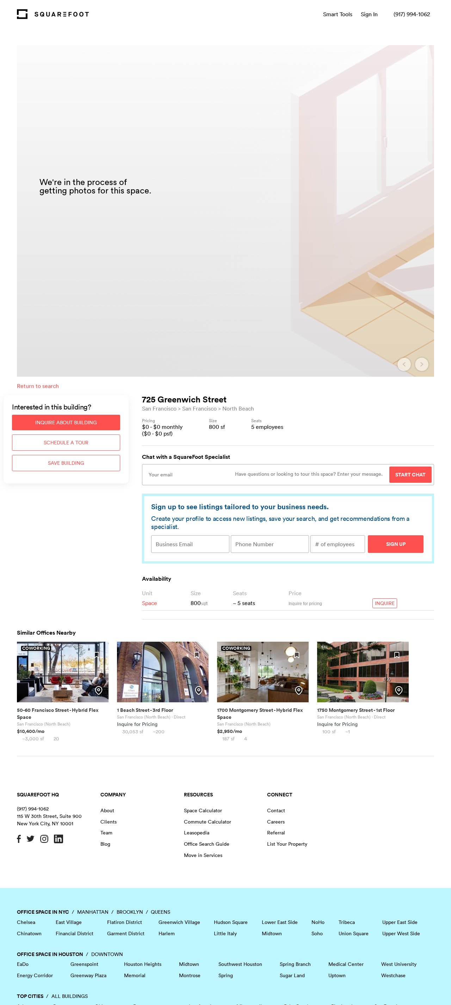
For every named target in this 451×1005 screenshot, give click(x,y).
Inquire (385, 603)
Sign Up (396, 544)
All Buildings (69, 996)
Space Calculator (203, 810)
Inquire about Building (66, 422)
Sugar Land (292, 975)
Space (149, 602)
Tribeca (347, 922)
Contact (276, 810)
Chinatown (29, 933)
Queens (160, 912)
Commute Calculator (207, 822)
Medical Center (346, 964)
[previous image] (404, 364)
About (107, 810)
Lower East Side (280, 922)
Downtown (107, 954)
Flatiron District (124, 922)
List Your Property (287, 844)
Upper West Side (401, 933)
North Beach (238, 408)
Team (106, 833)
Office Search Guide (206, 844)
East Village (69, 922)
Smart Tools (337, 14)
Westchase (393, 975)
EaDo (23, 964)
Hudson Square (231, 922)
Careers (276, 822)
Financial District (74, 933)
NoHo (318, 922)
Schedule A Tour (66, 442)
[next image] (421, 364)
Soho (317, 933)
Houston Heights (142, 964)
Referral (276, 833)
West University (398, 964)
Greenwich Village (179, 922)
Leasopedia (196, 833)
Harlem (167, 933)
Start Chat (410, 474)
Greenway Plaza (88, 975)
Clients (108, 822)
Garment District (125, 933)
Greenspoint (84, 964)
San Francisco (159, 408)
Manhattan (93, 912)
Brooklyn (130, 912)
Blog (105, 844)
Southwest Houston (240, 964)
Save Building (66, 463)
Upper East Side (400, 922)
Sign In (369, 14)
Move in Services (203, 855)
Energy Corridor (35, 975)
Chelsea (26, 922)
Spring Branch (295, 964)
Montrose (189, 975)
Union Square (354, 933)
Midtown (272, 933)
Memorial (135, 975)
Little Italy (225, 933)
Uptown (337, 975)
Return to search (38, 386)
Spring (225, 975)
